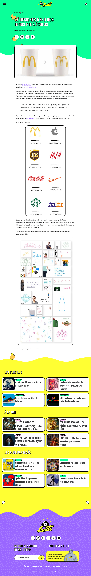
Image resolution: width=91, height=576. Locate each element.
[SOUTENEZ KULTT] (67, 553)
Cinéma (18, 419)
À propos (26, 566)
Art (23, 12)
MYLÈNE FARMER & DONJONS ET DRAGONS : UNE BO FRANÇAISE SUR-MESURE (28, 441)
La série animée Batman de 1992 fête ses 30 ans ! (73, 480)
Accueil (16, 12)
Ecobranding (30, 118)
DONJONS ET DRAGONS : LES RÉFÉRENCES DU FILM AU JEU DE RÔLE (73, 425)
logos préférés (26, 84)
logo (31, 349)
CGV (65, 566)
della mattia (56, 571)
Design (25, 349)
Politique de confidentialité (53, 566)
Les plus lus (20, 395)
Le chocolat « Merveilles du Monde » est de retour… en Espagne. (71, 385)
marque (37, 349)
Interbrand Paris (31, 87)
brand (18, 349)
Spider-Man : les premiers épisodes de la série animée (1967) (27, 482)
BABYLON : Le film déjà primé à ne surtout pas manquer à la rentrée (73, 441)
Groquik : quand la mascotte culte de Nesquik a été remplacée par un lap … (27, 466)
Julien (34, 31)
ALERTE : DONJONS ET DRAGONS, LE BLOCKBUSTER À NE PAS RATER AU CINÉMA (28, 425)
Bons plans (64, 460)
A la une (18, 379)
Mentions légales (37, 566)
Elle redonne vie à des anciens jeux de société (72, 464)
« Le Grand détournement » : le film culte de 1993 (28, 384)
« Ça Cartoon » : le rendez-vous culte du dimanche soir (73, 399)
